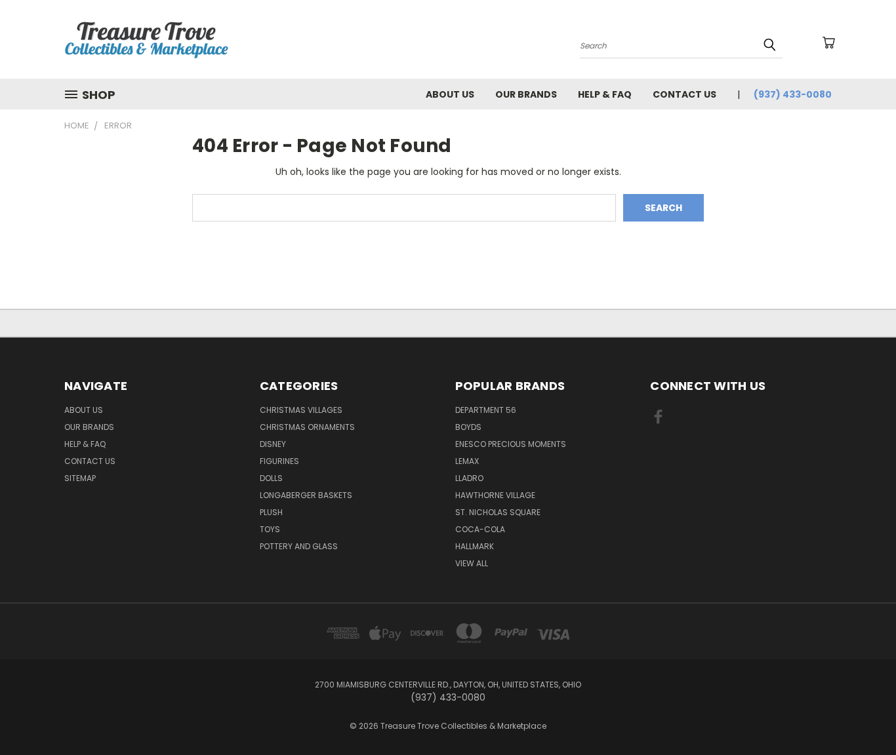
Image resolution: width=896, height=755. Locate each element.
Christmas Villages (301, 410)
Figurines (279, 461)
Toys (270, 529)
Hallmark (474, 546)
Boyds (468, 427)
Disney (273, 444)
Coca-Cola (480, 529)
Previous (861, 714)
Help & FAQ (605, 94)
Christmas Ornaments (307, 427)
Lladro (469, 478)
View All (471, 563)
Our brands (526, 94)
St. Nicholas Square (497, 512)
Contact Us (684, 94)
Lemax (467, 461)
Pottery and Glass (299, 546)
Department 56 (485, 410)
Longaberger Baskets (306, 495)
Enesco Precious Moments (510, 444)
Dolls (271, 478)
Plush (271, 512)
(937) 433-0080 (793, 94)
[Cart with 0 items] (828, 42)
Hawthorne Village (495, 495)
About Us (450, 94)
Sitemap (80, 478)
